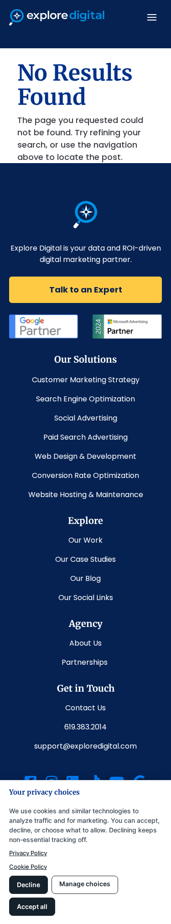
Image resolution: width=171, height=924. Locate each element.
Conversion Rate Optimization (85, 475)
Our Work (85, 540)
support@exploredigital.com (85, 746)
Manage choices (84, 884)
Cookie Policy (28, 866)
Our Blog (85, 578)
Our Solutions (85, 359)
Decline (28, 884)
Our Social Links (85, 597)
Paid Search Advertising (85, 437)
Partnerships (85, 662)
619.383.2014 (85, 727)
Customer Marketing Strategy (86, 380)
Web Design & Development (85, 456)
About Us (85, 643)
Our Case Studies (85, 559)
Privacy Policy (28, 853)
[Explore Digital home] (85, 225)
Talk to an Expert (85, 289)
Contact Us (85, 708)
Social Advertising (85, 418)
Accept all (32, 906)
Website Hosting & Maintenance (85, 494)
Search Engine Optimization (85, 399)
